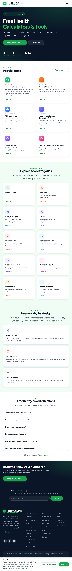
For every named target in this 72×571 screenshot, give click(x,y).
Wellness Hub (46, 534)
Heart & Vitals (30, 513)
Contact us (8, 532)
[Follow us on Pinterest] (9, 541)
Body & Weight (31, 520)
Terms (59, 517)
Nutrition (29, 517)
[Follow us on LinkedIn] (14, 541)
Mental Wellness (31, 546)
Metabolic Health (31, 530)
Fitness (28, 523)
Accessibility (45, 523)
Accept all (63, 564)
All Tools (44, 530)
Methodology (45, 520)
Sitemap (44, 537)
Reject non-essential (49, 564)
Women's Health (31, 539)
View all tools (59, 70)
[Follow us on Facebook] (5, 541)
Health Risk (29, 543)
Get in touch (43, 455)
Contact (44, 527)
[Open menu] (67, 4)
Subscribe (55, 498)
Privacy (59, 513)
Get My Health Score (13, 43)
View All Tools (36, 43)
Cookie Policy (61, 526)
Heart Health (30, 527)
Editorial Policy (46, 517)
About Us (44, 513)
